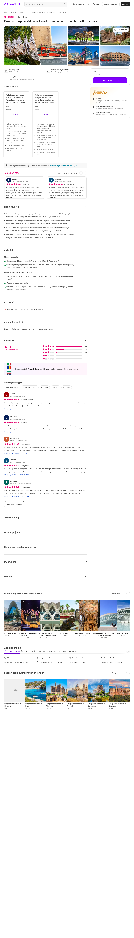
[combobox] (46, 4)
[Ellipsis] (28, 13)
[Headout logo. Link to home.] (12, 4)
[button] (35, 45)
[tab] (12, 651)
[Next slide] (85, 173)
